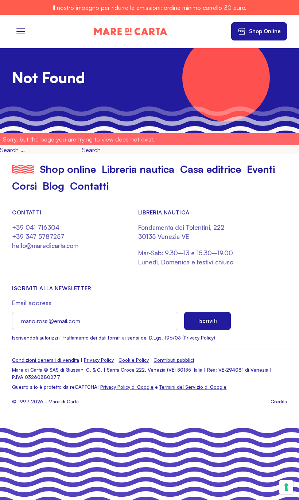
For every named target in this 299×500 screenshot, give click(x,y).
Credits (279, 401)
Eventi (261, 169)
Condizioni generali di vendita (45, 360)
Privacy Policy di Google (127, 387)
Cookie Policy (134, 360)
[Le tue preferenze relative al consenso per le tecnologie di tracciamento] (286, 487)
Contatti (89, 185)
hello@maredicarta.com (45, 245)
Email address (31, 303)
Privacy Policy (199, 338)
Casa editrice (210, 169)
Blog (53, 185)
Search (91, 150)
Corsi (24, 185)
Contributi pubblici (174, 360)
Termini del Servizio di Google (192, 387)
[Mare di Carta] (130, 31)
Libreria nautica (138, 169)
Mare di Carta (63, 401)
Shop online (68, 169)
